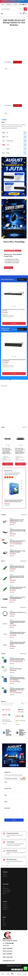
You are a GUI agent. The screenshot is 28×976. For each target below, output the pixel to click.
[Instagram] (5, 943)
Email (5, 795)
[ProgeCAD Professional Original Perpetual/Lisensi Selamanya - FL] (5, 660)
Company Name (7, 788)
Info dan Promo (17, 62)
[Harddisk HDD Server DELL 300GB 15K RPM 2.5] (5, 553)
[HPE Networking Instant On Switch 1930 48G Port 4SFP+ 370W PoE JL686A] (5, 623)
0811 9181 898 (7, 957)
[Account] (15, 4)
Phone (5, 801)
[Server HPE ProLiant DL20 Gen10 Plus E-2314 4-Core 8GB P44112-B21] (14, 294)
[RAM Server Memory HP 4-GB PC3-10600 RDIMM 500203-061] (5, 599)
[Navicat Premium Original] (5, 670)
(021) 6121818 (7, 951)
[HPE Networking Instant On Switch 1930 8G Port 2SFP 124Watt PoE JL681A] (5, 645)
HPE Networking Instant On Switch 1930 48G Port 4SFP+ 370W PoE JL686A (17, 622)
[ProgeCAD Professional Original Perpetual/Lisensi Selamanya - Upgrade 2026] (5, 691)
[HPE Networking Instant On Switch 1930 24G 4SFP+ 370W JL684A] (5, 634)
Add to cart (12, 524)
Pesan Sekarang (8, 61)
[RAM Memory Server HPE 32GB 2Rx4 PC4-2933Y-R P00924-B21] (5, 568)
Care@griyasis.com (9, 960)
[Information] (9, 4)
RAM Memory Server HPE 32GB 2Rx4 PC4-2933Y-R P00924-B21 (17, 567)
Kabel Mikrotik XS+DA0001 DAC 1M (18, 612)
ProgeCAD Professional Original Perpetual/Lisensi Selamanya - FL (17, 659)
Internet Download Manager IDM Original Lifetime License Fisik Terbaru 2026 (8, 732)
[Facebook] (10, 943)
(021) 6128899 (7, 954)
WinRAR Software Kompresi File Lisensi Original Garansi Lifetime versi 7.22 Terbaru (17, 679)
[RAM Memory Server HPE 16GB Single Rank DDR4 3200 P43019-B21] (5, 578)
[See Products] (8, 267)
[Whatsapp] (3, 943)
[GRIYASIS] (3, 4)
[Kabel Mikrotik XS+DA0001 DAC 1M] (5, 614)
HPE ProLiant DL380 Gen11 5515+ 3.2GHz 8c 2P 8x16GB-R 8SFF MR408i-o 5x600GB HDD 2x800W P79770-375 (20, 451)
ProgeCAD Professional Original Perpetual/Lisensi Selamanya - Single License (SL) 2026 (22, 732)
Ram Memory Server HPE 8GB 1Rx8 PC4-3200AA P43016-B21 (18, 588)
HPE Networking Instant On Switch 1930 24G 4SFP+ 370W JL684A (17, 633)
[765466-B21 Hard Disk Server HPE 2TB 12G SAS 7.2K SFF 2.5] (5, 532)
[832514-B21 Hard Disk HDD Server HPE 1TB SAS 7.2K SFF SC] (5, 543)
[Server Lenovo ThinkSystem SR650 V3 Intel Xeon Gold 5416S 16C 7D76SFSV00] (14, 344)
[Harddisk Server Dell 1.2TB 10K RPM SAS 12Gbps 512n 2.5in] (5, 521)
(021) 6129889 (7, 948)
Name (5, 782)
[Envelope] (12, 943)
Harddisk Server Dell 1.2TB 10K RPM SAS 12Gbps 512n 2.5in (17, 520)
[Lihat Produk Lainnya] (14, 176)
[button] (6, 113)
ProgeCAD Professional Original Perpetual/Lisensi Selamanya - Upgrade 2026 (17, 690)
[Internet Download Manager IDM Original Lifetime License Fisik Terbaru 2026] (14, 489)
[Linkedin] (7, 943)
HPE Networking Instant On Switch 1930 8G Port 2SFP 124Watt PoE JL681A (17, 643)
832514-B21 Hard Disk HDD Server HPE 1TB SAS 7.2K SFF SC (17, 541)
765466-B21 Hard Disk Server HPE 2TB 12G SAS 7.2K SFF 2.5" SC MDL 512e (18, 531)
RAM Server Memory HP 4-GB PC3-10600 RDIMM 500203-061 (18, 598)
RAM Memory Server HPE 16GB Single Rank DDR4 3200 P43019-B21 (17, 577)
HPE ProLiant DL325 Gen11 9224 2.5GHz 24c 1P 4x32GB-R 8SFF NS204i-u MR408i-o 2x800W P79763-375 (7, 451)
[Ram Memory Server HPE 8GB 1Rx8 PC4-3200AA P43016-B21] (5, 589)
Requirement (7, 808)
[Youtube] (9, 943)
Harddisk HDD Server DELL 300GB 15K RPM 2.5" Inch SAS (17, 551)
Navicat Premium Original (16, 668)
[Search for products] (25, 9)
